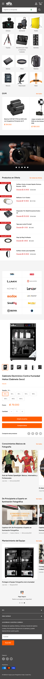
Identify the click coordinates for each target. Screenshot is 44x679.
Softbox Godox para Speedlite (25, 250)
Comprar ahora (22, 425)
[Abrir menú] (3, 3)
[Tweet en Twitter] (36, 433)
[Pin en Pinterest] (32, 433)
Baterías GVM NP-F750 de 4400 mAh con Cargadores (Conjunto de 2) (15, 120)
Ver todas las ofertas (35, 178)
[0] (40, 3)
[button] (31, 9)
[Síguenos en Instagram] (7, 658)
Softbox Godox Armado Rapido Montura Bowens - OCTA (28, 185)
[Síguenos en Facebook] (3, 658)
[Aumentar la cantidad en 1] (22, 411)
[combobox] (19, 9)
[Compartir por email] (40, 433)
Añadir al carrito (22, 419)
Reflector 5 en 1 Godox (23, 197)
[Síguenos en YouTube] (11, 658)
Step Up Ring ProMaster (23, 237)
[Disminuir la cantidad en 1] (11, 411)
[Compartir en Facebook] (28, 433)
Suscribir (8, 643)
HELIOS (4, 384)
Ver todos (39, 93)
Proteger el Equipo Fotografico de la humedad (18, 582)
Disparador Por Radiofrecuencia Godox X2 (28, 212)
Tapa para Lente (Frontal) (24, 224)
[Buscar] (39, 9)
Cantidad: (5, 411)
